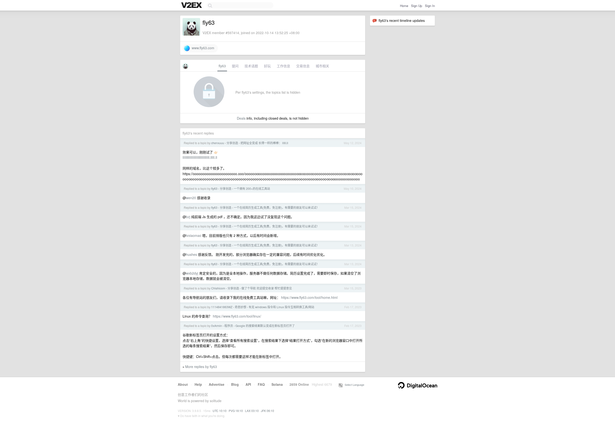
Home (404, 5)
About (183, 384)
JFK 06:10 (267, 411)
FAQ (261, 384)
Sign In (430, 5)
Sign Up (416, 5)
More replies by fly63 (201, 366)
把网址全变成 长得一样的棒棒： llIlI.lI (264, 143)
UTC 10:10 (220, 411)
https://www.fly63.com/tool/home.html (309, 297)
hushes (191, 254)
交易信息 (303, 65)
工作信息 (283, 65)
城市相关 (322, 65)
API (248, 384)
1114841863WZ (221, 307)
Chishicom (218, 288)
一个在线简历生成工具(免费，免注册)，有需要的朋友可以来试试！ (276, 207)
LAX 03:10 (252, 411)
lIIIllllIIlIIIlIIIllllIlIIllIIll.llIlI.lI (200, 157)
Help (198, 384)
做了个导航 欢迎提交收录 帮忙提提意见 (266, 288)
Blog (235, 384)
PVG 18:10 (236, 411)
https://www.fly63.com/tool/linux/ (237, 316)
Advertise (216, 384)
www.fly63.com (202, 47)
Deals (241, 118)
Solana (277, 384)
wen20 (191, 197)
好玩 (267, 65)
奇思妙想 (240, 307)
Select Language (353, 384)
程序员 (228, 326)
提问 (235, 65)
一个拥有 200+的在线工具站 (252, 188)
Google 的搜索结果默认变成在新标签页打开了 (265, 326)
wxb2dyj (192, 273)
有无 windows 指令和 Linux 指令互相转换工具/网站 (281, 307)
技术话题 (251, 65)
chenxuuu (217, 143)
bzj (188, 216)
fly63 (222, 65)
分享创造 (232, 143)
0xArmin (216, 326)
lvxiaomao (193, 235)
